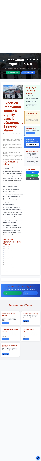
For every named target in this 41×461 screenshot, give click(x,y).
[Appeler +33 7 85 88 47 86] (38, 458)
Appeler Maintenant (31, 293)
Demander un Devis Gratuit (13, 293)
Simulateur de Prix (14, 72)
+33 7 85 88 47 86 (29, 72)
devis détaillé (14, 180)
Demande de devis (30, 133)
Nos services (11, 271)
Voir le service (5, 322)
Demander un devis (17, 271)
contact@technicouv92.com (34, 158)
